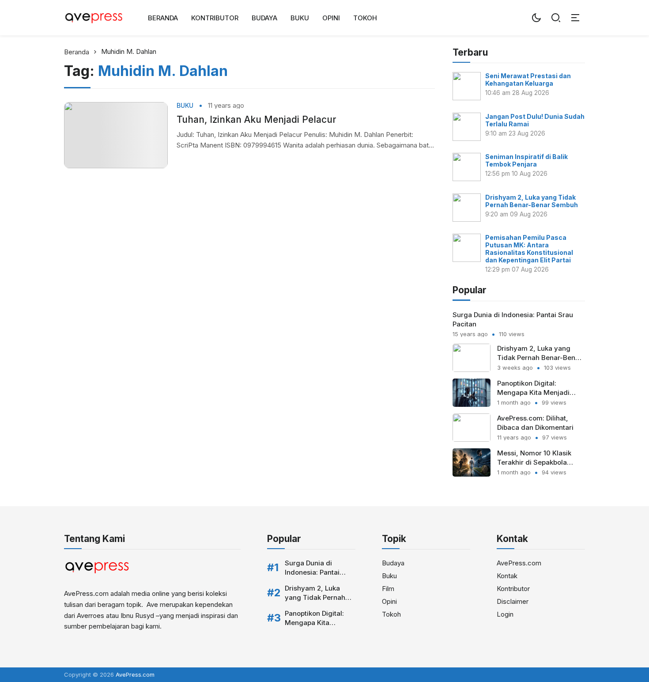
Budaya (264, 18)
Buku (300, 18)
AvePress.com (519, 563)
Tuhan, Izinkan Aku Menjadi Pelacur (256, 119)
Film (388, 588)
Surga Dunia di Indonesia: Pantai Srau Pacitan (312, 572)
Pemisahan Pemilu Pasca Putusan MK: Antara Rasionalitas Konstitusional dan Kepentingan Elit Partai (529, 249)
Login (505, 614)
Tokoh (365, 18)
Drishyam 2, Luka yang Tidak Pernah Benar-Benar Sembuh (531, 200)
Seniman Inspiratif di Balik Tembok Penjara (526, 160)
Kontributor (214, 18)
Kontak (507, 576)
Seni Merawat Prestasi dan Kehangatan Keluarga (528, 79)
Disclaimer (512, 601)
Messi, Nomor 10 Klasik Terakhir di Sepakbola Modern (534, 462)
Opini (331, 18)
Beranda (163, 18)
